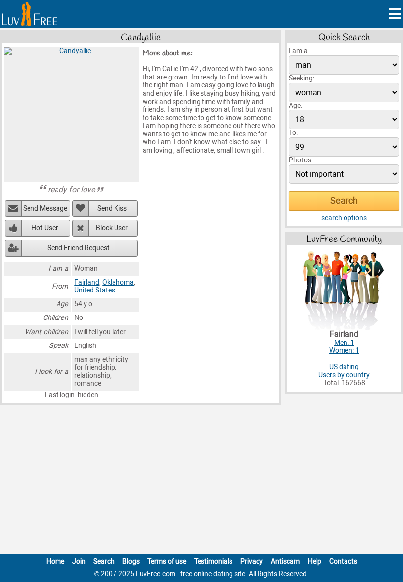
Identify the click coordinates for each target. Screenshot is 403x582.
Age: (295, 106)
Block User (112, 228)
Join (79, 561)
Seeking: (301, 78)
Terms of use (166, 561)
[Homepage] (29, 14)
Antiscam (285, 561)
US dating (344, 367)
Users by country (344, 375)
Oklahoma (118, 282)
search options (344, 218)
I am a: (299, 51)
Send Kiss (112, 208)
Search (104, 561)
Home (55, 561)
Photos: (301, 160)
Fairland (86, 282)
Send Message (45, 208)
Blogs (131, 561)
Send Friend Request (78, 248)
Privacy (251, 561)
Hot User (44, 228)
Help (314, 561)
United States (94, 290)
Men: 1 (344, 343)
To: (293, 133)
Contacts (343, 561)
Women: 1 (344, 350)
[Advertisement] (201, 481)
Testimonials (213, 561)
